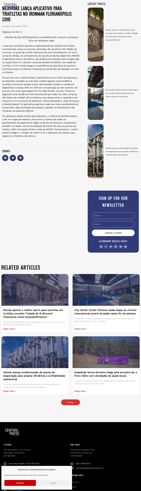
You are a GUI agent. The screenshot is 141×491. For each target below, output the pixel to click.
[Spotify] (125, 246)
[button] (5, 158)
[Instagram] (106, 246)
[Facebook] (101, 246)
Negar (53, 483)
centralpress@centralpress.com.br (90, 468)
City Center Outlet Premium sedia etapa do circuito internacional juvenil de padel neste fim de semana (122, 93)
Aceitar (20, 483)
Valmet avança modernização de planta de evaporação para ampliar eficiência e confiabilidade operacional (122, 151)
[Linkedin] (115, 246)
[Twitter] (110, 246)
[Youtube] (120, 246)
